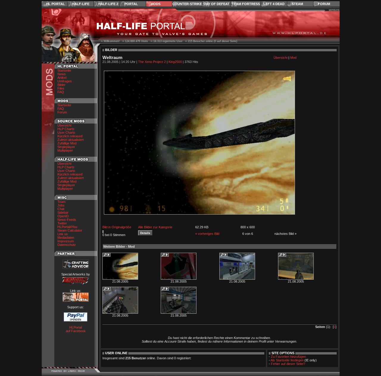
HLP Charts (65, 129)
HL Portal (55, 4)
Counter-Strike (187, 4)
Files (60, 88)
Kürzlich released (69, 136)
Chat (60, 209)
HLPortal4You (67, 227)
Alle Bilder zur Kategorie (155, 227)
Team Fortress (246, 4)
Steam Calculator (69, 230)
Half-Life (80, 4)
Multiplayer (65, 150)
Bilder (61, 85)
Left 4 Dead (274, 4)
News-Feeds (66, 219)
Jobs (61, 205)
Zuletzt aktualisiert (70, 139)
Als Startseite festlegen (287, 360)
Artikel (61, 77)
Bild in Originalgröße (116, 227)
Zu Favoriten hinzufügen (288, 356)
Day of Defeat (216, 4)
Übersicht (64, 125)
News (61, 74)
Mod (293, 57)
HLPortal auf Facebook (76, 329)
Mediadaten (65, 237)
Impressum (65, 241)
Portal (131, 4)
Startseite (64, 70)
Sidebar (62, 212)
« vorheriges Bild (207, 233)
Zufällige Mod (66, 143)
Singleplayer (66, 147)
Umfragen (64, 81)
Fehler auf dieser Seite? (288, 364)
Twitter (62, 223)
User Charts (66, 132)
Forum (324, 4)
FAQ (60, 92)
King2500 (175, 62)
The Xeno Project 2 (152, 62)
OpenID (63, 216)
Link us (62, 234)
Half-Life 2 (108, 4)
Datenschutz (66, 244)
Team (61, 202)
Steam (297, 4)
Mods (155, 4)
